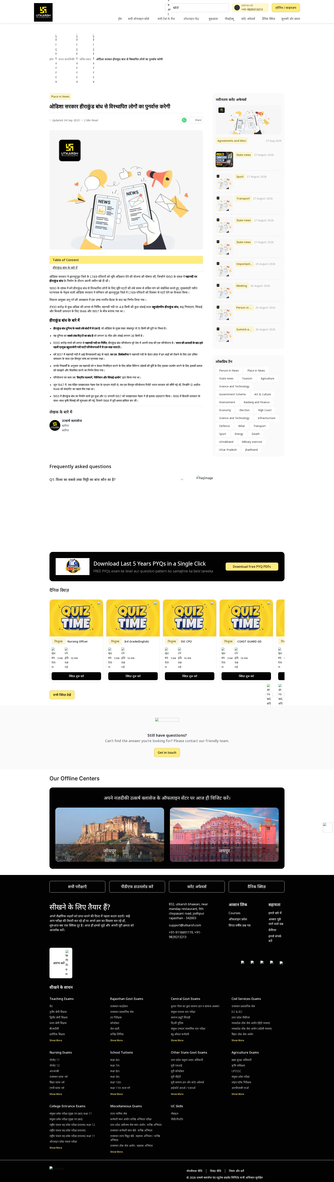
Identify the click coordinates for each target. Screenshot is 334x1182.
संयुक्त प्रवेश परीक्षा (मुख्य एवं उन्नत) (66, 1119)
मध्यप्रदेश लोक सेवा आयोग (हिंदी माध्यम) (251, 1023)
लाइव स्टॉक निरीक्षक (241, 1082)
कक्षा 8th (115, 1071)
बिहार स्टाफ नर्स (56, 1082)
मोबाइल (174, 1113)
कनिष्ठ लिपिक (117, 1034)
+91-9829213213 (252, 9)
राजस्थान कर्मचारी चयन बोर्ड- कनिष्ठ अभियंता (131, 1130)
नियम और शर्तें (236, 1171)
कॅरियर (272, 930)
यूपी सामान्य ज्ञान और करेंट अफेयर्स (187, 1082)
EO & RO (237, 1012)
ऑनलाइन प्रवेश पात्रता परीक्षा (63, 1141)
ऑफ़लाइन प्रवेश (238, 919)
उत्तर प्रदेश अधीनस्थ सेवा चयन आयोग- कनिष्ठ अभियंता (136, 1125)
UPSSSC (236, 1071)
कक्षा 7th (115, 1065)
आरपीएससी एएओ (240, 1088)
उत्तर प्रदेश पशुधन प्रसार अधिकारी (187, 1060)
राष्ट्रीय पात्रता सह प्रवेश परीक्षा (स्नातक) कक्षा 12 (72, 1125)
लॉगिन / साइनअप (285, 8)
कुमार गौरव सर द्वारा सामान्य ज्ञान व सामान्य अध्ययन (195, 1006)
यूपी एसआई (176, 1065)
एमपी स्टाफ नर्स (56, 1088)
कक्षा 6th (115, 1060)
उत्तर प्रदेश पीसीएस (241, 1017)
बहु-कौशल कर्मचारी (180, 1034)
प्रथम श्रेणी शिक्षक (58, 1023)
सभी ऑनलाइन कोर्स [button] (138, 19)
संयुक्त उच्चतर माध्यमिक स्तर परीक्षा (188, 1028)
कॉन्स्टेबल (114, 1023)
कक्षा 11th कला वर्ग (120, 1088)
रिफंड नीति (215, 1171)
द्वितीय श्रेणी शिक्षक (58, 1017)
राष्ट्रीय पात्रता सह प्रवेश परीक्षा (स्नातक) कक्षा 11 (72, 1136)
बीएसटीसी (54, 1028)
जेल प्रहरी (114, 1028)
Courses (234, 913)
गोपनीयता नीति (194, 1171)
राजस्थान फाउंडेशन (119, 1006)
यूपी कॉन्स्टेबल (177, 1071)
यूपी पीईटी (176, 1076)
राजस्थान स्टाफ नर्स (58, 1076)
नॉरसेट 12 (54, 1065)
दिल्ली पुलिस (177, 1023)
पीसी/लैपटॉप (177, 1119)
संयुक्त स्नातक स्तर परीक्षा (183, 1012)
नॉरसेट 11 (54, 1060)
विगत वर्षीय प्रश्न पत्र (239, 925)
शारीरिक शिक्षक (57, 1034)
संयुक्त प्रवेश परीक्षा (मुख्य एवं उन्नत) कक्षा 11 (70, 1113)
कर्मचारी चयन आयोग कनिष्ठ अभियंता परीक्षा (131, 1119)
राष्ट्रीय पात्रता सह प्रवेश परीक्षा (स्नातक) (67, 1130)
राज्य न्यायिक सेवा (118, 1113)
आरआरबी (54, 1071)
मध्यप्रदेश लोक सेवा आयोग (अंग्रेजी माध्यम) (252, 1028)
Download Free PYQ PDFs (252, 566)
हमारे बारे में (275, 913)
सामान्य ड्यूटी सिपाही (180, 1017)
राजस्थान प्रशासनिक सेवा (122, 1012)
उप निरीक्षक (116, 1017)
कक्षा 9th (115, 1076)
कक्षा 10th (115, 1082)
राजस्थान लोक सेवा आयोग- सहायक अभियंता (131, 1145)
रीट (51, 1006)
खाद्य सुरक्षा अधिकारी (241, 1060)
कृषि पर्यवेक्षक (238, 1065)
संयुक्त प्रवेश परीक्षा (241, 1076)
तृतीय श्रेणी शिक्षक (58, 1012)
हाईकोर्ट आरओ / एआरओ (183, 1088)
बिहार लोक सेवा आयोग (242, 1034)
